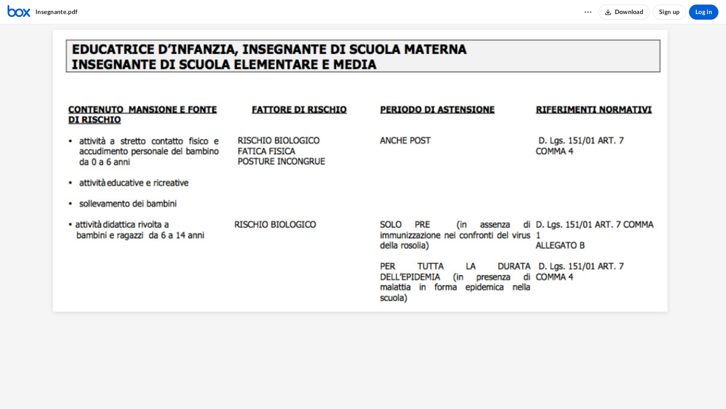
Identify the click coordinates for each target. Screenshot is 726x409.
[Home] (19, 12)
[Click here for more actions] (588, 12)
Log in (703, 12)
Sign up (669, 12)
